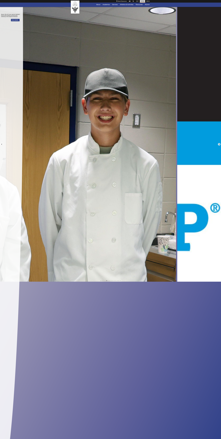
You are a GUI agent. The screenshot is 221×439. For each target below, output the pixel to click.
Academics (106, 4)
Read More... (15, 20)
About (98, 4)
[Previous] (2, 223)
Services (115, 4)
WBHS (148, 1)
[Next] (219, 223)
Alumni (147, 4)
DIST (137, 1)
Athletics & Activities (126, 4)
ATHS (142, 1)
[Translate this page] (130, 1)
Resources (139, 4)
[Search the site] (133, 1)
